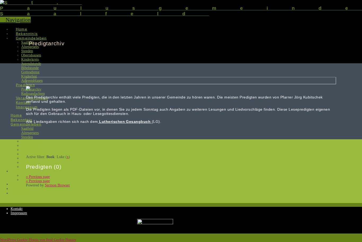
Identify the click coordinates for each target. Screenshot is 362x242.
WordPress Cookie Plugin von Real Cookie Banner (38, 240)
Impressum (19, 213)
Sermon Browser (57, 185)
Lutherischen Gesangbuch (125, 121)
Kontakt (17, 209)
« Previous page (38, 177)
